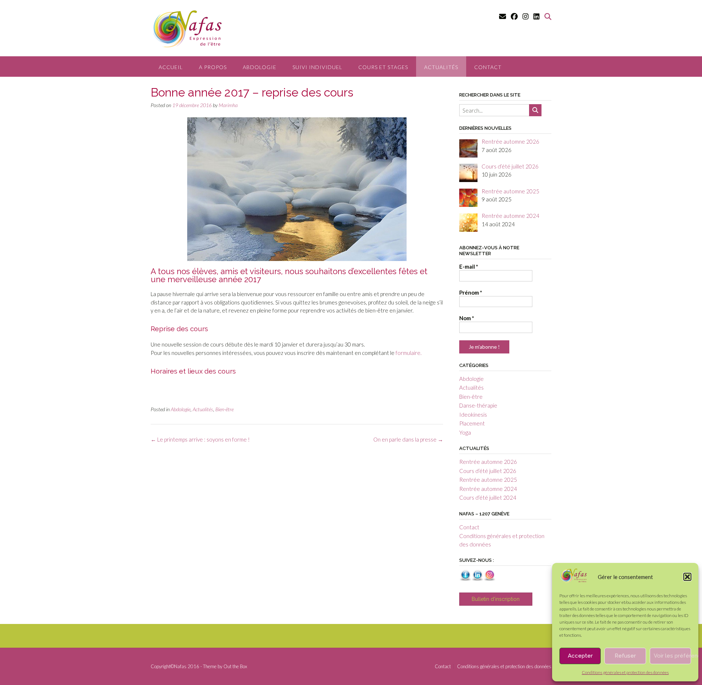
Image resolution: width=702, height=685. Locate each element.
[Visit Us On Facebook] (465, 579)
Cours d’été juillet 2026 (487, 471)
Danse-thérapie (478, 405)
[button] (687, 576)
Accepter (580, 655)
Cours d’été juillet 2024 (487, 497)
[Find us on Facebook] (514, 16)
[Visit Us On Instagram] (489, 579)
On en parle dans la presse (408, 439)
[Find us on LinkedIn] (536, 16)
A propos (213, 67)
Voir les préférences (672, 655)
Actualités (441, 67)
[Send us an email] (502, 16)
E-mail (468, 266)
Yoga (465, 432)
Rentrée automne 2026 (488, 461)
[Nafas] (573, 581)
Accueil (171, 67)
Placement (472, 423)
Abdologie (259, 67)
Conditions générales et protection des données (625, 672)
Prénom (470, 292)
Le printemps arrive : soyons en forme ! (200, 439)
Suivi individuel (317, 67)
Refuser (625, 655)
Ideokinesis (473, 414)
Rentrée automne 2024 (488, 488)
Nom (466, 318)
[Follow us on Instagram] (525, 16)
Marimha (228, 105)
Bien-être (224, 409)
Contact (488, 67)
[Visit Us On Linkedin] (477, 579)
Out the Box (235, 666)
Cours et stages (383, 67)
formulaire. (409, 352)
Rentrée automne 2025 (488, 479)
